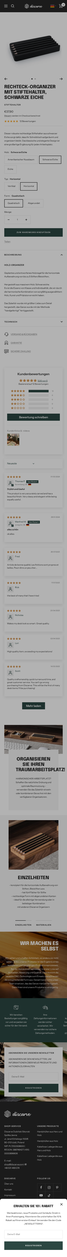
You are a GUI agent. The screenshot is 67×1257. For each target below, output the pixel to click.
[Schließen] (61, 1204)
